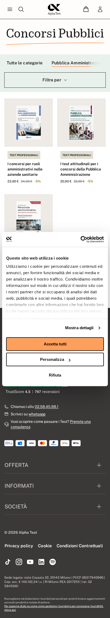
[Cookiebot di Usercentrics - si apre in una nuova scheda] (80, 239)
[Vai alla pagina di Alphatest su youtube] (30, 562)
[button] (86, 9)
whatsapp (37, 414)
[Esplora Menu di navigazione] (9, 9)
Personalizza (52, 359)
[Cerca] (21, 9)
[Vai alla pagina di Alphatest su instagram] (19, 562)
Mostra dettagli (79, 327)
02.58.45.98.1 (46, 406)
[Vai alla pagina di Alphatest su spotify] (52, 562)
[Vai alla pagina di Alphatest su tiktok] (7, 562)
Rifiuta (55, 375)
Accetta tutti (55, 344)
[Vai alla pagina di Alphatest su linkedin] (41, 562)
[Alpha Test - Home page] (54, 9)
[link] (100, 9)
